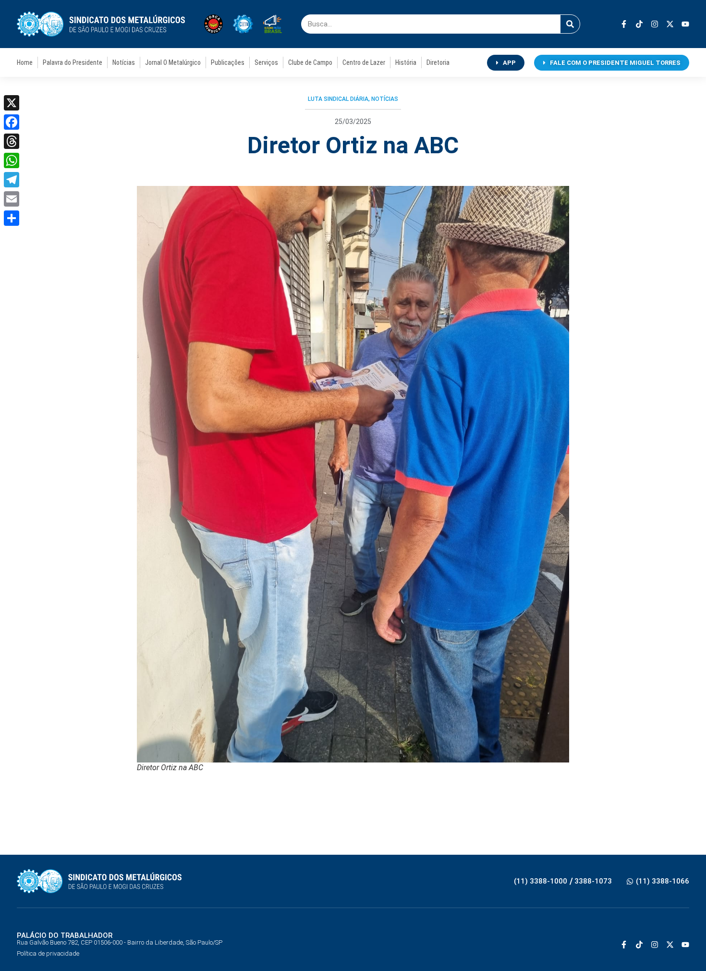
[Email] (11, 199)
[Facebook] (11, 122)
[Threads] (11, 141)
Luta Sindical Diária (338, 99)
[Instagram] (654, 24)
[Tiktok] (639, 24)
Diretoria (438, 62)
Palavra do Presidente (72, 62)
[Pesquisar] (570, 24)
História (405, 62)
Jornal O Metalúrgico (173, 62)
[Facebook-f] (624, 24)
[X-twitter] (670, 24)
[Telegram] (11, 179)
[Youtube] (685, 24)
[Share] (11, 218)
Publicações (227, 62)
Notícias (123, 62)
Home (25, 62)
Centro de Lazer (363, 62)
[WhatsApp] (11, 160)
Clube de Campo (310, 62)
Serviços (266, 62)
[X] (11, 102)
